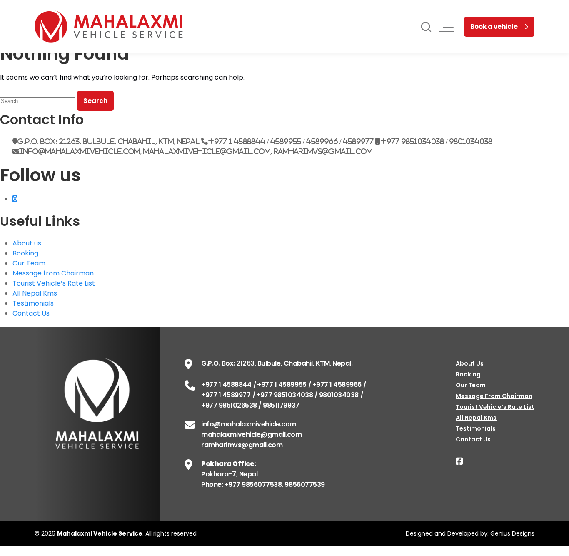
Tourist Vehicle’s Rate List (53, 283)
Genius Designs (512, 533)
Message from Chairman (53, 273)
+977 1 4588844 (226, 384)
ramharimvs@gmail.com (241, 445)
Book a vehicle (494, 26)
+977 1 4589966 (337, 384)
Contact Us (31, 313)
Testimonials (33, 303)
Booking (25, 253)
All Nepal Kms (34, 293)
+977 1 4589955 (281, 384)
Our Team (28, 263)
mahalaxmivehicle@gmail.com (251, 434)
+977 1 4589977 (225, 395)
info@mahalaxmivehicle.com (248, 424)
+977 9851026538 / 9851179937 (250, 405)
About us (26, 243)
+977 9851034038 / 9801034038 (307, 395)
